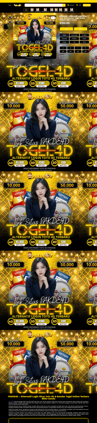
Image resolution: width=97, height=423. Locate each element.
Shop (10, 5)
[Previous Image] (15, 38)
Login (66, 28)
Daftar (80, 28)
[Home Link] (18, 5)
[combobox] (44, 5)
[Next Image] (54, 38)
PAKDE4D (11, 401)
